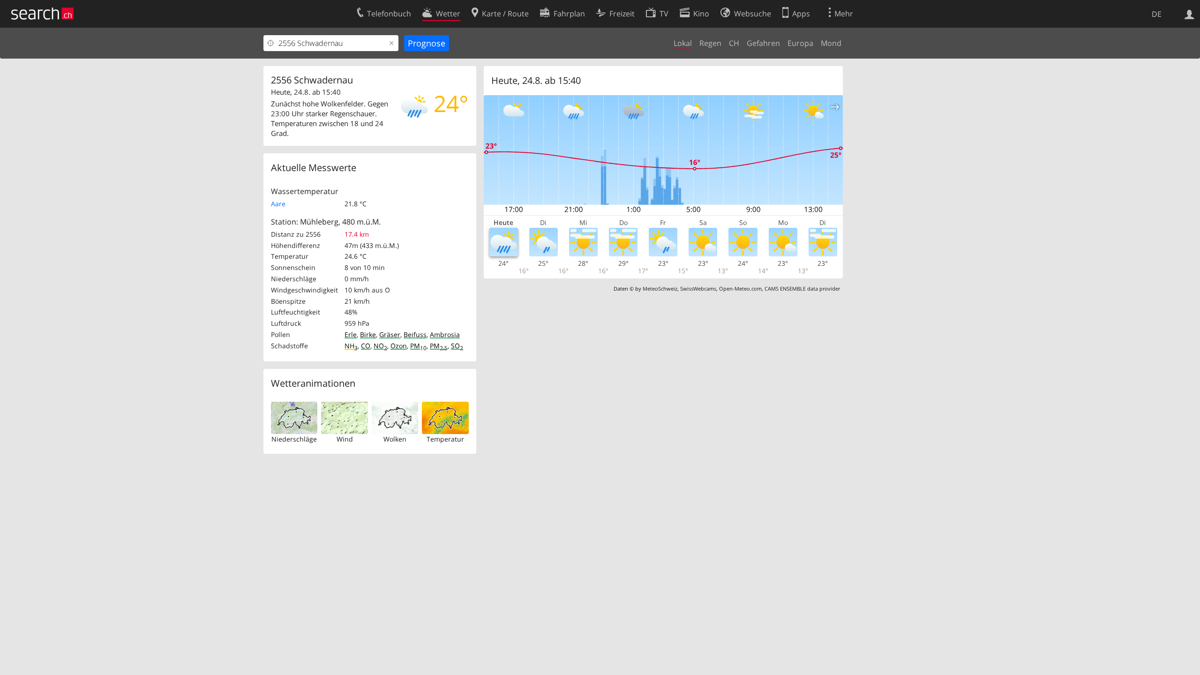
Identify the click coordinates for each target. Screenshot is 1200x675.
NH (351, 345)
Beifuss (415, 334)
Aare (278, 203)
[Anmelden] (1189, 13)
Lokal (683, 43)
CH (734, 43)
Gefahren (763, 43)
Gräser (389, 334)
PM (418, 345)
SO (457, 345)
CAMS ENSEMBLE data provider (802, 288)
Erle (351, 334)
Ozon (398, 345)
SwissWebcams (698, 288)
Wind (345, 439)
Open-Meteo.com (740, 288)
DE (1157, 14)
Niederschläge (294, 439)
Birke (368, 334)
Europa (800, 43)
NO (380, 345)
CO (365, 345)
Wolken (394, 439)
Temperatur (445, 439)
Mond (831, 43)
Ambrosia (445, 334)
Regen (710, 43)
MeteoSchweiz (660, 288)
